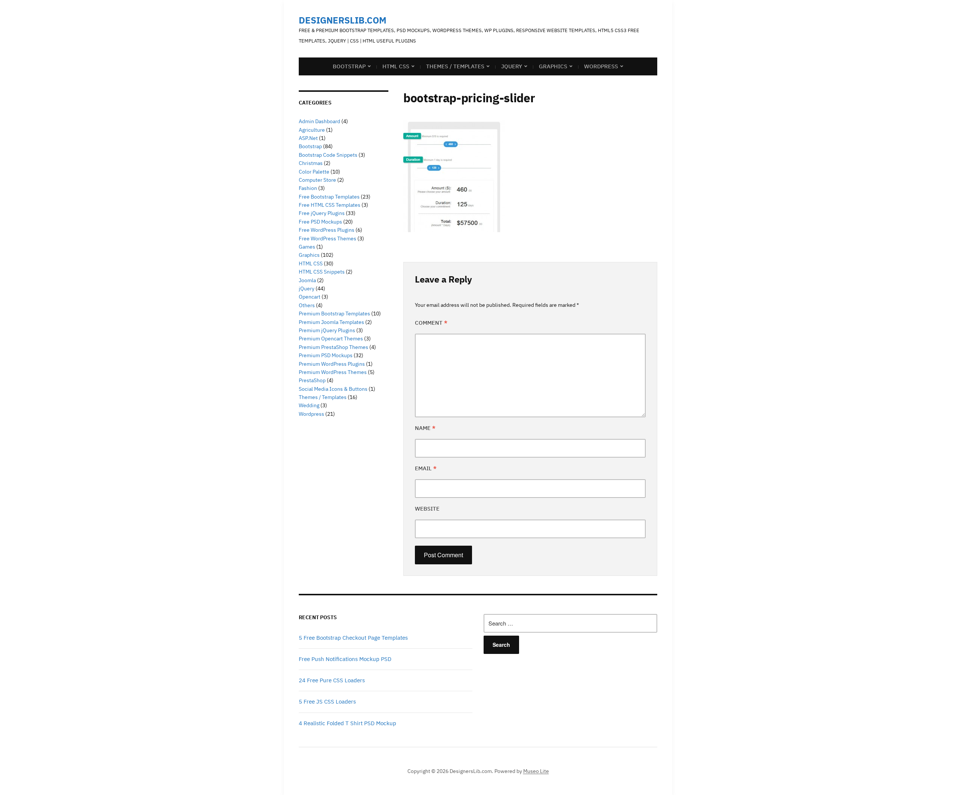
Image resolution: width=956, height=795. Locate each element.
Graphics (553, 66)
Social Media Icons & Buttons (333, 389)
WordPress (601, 66)
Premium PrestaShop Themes (333, 347)
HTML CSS (395, 66)
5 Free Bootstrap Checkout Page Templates (353, 637)
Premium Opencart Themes (331, 338)
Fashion (308, 188)
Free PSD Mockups (320, 221)
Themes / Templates (455, 66)
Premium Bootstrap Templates (334, 313)
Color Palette (314, 171)
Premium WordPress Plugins (332, 364)
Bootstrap (349, 66)
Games (307, 246)
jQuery (511, 66)
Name (425, 427)
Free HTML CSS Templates (329, 205)
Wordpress (311, 414)
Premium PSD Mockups (326, 355)
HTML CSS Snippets (322, 271)
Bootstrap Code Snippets (328, 155)
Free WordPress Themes (327, 238)
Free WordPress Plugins (326, 230)
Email (426, 468)
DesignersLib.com (343, 20)
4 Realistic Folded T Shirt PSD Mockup (347, 723)
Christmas (311, 163)
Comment (431, 322)
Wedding (309, 405)
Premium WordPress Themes (333, 372)
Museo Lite (536, 771)
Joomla (307, 280)
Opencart (309, 296)
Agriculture (312, 130)
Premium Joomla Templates (331, 322)
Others (307, 305)
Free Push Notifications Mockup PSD (345, 658)
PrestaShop (312, 380)
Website (427, 508)
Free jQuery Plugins (322, 213)
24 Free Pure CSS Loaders (332, 680)
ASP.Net (308, 138)
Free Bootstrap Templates (329, 196)
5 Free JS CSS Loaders (327, 701)
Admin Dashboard (319, 121)
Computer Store (317, 180)
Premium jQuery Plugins (327, 330)
